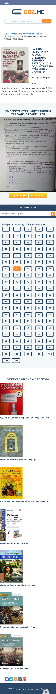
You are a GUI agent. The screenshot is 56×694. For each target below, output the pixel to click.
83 (28, 334)
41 (6, 281)
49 (39, 288)
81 (6, 334)
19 (39, 248)
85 (50, 334)
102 (16, 360)
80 (50, 327)
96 (6, 354)
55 (50, 294)
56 (6, 301)
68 (28, 314)
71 (6, 321)
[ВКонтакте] (7, 679)
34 (39, 268)
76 (6, 327)
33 (28, 268)
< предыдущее (18, 195)
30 (50, 262)
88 (28, 340)
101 (6, 360)
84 (39, 334)
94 (39, 347)
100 (50, 354)
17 (17, 248)
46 (6, 288)
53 (28, 294)
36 (6, 275)
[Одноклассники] (15, 679)
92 (17, 347)
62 (17, 308)
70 (50, 314)
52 (17, 294)
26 (6, 262)
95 (50, 347)
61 (6, 308)
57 (17, 301)
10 (50, 235)
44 (39, 281)
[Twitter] (11, 679)
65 (50, 308)
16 (6, 248)
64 (39, 308)
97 (17, 354)
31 (6, 268)
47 (17, 288)
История (21, 34)
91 (6, 347)
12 (17, 242)
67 (17, 314)
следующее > (38, 195)
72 (17, 321)
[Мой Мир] (20, 679)
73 (28, 321)
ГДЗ (6, 34)
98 (28, 354)
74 (39, 321)
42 (17, 281)
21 (6, 255)
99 (39, 354)
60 (50, 301)
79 (39, 327)
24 (39, 255)
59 (39, 301)
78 (28, 327)
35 (50, 268)
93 (28, 347)
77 (17, 327)
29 (39, 262)
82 (17, 334)
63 (28, 308)
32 (17, 268)
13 (28, 242)
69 (39, 314)
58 (28, 301)
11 (6, 242)
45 (50, 281)
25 (50, 255)
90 (50, 340)
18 (28, 248)
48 (28, 288)
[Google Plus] (24, 679)
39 (39, 275)
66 (6, 314)
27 (17, 262)
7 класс (12, 34)
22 (17, 255)
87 (17, 340)
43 (28, 281)
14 (39, 242)
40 (50, 275)
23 (28, 255)
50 (50, 288)
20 (50, 248)
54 (39, 294)
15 (50, 242)
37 (17, 275)
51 (6, 294)
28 (28, 262)
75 (50, 321)
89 (39, 340)
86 (6, 340)
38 (28, 275)
